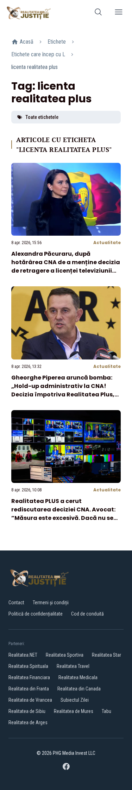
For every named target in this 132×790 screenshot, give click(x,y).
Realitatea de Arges (28, 722)
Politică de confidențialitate (35, 614)
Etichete (57, 41)
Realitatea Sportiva (64, 655)
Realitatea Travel (73, 666)
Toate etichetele (41, 117)
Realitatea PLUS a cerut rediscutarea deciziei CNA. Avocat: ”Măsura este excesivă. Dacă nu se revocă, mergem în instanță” (63, 513)
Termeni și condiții (51, 602)
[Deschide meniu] (118, 13)
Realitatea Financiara (29, 677)
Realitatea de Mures (73, 711)
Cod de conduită (87, 614)
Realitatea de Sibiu (26, 711)
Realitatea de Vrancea (30, 700)
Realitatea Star (106, 655)
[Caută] (98, 13)
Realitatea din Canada (79, 689)
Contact (16, 602)
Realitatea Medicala (78, 677)
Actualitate (107, 243)
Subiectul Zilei (75, 700)
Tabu (106, 711)
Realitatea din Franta (28, 689)
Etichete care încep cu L (38, 54)
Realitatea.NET (22, 655)
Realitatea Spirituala (28, 666)
